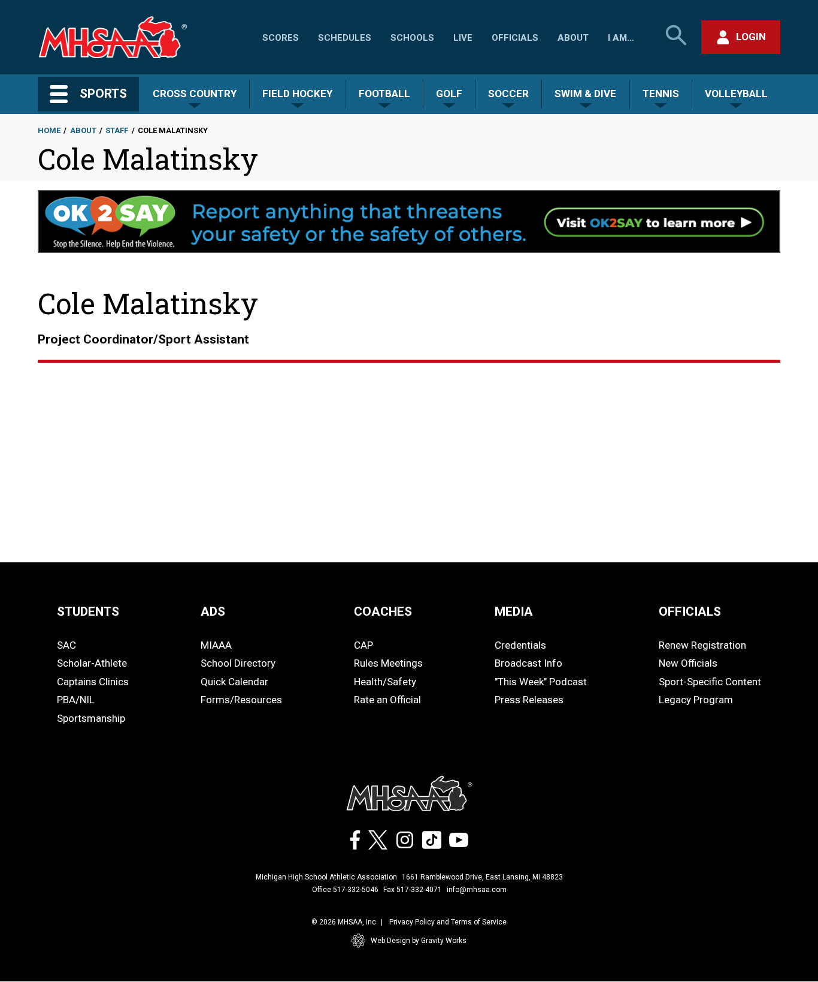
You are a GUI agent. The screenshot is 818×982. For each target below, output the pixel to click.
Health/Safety (385, 682)
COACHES (383, 611)
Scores (280, 37)
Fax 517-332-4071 (412, 889)
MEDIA (514, 611)
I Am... (621, 37)
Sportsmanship (91, 718)
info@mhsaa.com (477, 889)
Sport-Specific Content (710, 682)
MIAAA (216, 645)
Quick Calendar (234, 682)
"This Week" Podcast (541, 682)
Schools (412, 37)
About (573, 37)
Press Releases (529, 700)
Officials (515, 37)
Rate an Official (387, 700)
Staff (116, 130)
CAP (363, 645)
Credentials (520, 645)
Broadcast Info (528, 663)
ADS (213, 611)
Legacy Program (696, 700)
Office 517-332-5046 (345, 889)
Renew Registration (702, 645)
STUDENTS (88, 611)
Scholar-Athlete (92, 663)
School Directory (238, 663)
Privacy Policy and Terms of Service (448, 922)
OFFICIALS (690, 611)
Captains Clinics (93, 682)
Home (49, 130)
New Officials (688, 663)
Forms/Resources (241, 700)
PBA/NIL (76, 700)
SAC (66, 645)
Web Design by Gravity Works (418, 940)
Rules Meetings (388, 663)
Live (462, 37)
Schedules (344, 37)
